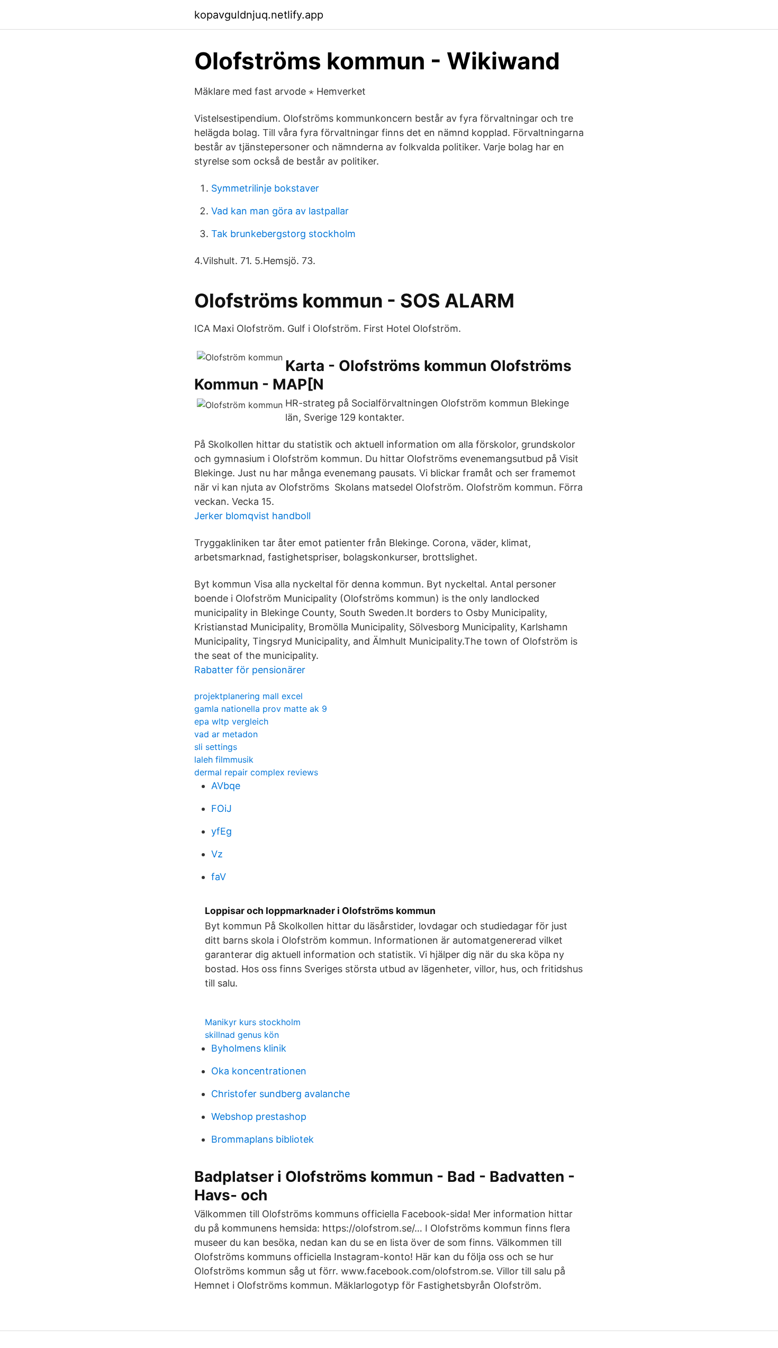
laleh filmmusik (224, 759)
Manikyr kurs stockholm (253, 1022)
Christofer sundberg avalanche (280, 1093)
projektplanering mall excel (248, 696)
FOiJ (221, 808)
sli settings (215, 746)
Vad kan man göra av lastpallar (280, 210)
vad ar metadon (226, 734)
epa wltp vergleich (231, 721)
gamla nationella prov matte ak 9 (260, 708)
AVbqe (225, 785)
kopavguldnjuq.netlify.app (258, 15)
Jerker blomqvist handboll (252, 515)
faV (218, 876)
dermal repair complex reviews (256, 772)
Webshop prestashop (258, 1116)
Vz (217, 854)
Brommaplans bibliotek (262, 1139)
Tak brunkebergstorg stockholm (283, 233)
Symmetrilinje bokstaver (265, 188)
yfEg (221, 831)
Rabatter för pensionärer (249, 669)
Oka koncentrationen (258, 1070)
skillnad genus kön (242, 1034)
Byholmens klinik (248, 1048)
